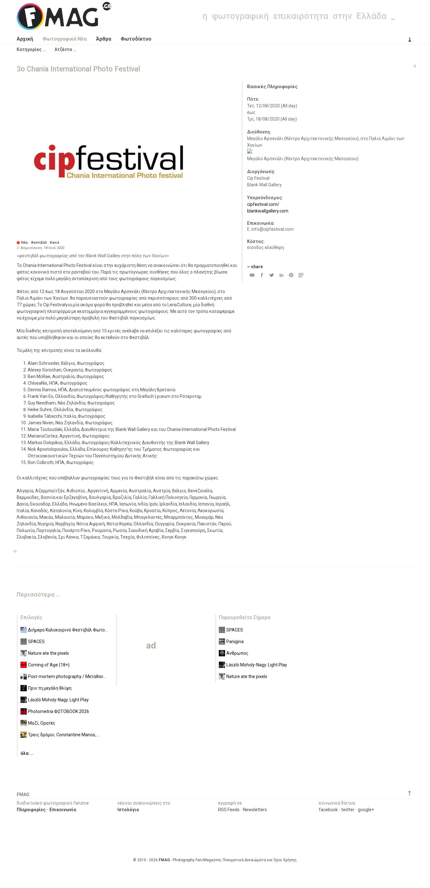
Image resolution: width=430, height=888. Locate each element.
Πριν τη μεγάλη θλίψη (49, 688)
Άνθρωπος (237, 653)
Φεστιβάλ (39, 242)
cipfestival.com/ (263, 204)
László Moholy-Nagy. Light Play (58, 699)
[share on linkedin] (281, 275)
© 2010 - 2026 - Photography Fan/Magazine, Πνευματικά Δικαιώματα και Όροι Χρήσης (215, 860)
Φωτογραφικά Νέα (64, 39)
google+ (366, 809)
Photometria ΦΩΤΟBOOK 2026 (58, 711)
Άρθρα (103, 39)
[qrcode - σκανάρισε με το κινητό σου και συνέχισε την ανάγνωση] (301, 275)
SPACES (36, 641)
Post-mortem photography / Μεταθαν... (67, 676)
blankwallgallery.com (267, 210)
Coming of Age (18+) (49, 664)
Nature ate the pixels (48, 653)
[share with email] (252, 275)
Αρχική (25, 39)
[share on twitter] (271, 275)
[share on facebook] (262, 275)
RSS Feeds (229, 809)
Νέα (24, 242)
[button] (31, 49)
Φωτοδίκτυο (136, 39)
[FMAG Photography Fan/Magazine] (64, 25)
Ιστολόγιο (128, 809)
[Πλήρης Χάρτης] (249, 152)
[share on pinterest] (291, 275)
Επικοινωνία (62, 809)
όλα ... (26, 753)
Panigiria (235, 641)
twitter (347, 809)
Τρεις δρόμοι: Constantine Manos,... (63, 734)
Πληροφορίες (31, 809)
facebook (328, 809)
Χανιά (54, 242)
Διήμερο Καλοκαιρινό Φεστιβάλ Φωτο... (68, 629)
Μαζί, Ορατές (41, 723)
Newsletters (255, 809)
